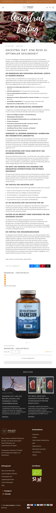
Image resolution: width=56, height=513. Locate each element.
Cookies (34, 437)
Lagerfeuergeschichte (8, 479)
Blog (3, 485)
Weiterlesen (5, 416)
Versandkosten (36, 452)
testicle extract (7, 393)
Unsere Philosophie (7, 482)
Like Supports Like (7, 476)
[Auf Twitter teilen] (37, 265)
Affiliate (34, 455)
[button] (28, 362)
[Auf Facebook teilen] (32, 265)
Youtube (8, 494)
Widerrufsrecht (36, 446)
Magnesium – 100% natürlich (16, 348)
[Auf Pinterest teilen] (42, 265)
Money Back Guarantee (39, 449)
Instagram (8, 491)
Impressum (35, 434)
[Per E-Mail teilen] (47, 265)
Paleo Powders (9, 346)
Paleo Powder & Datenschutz (40, 440)
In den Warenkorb (28, 358)
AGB (33, 443)
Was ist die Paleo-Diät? (8, 470)
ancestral (19, 46)
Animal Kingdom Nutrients (9, 473)
